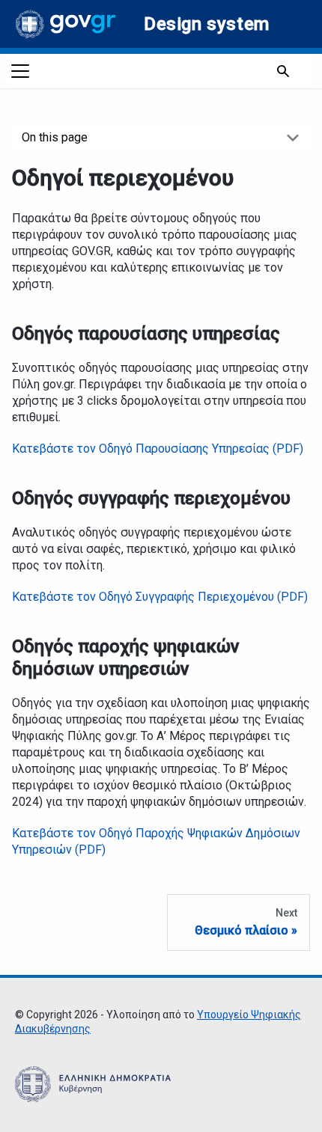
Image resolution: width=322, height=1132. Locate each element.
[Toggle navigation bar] (20, 71)
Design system (207, 23)
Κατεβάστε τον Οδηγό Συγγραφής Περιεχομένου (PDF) (160, 597)
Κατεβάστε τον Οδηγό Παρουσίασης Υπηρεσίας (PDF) (157, 448)
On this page (55, 137)
